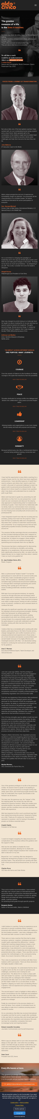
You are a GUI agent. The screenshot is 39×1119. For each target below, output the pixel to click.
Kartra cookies (24, 1102)
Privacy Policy (19, 1105)
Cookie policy (15, 1102)
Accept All (19, 1113)
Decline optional (19, 1109)
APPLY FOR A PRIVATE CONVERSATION (21, 1084)
